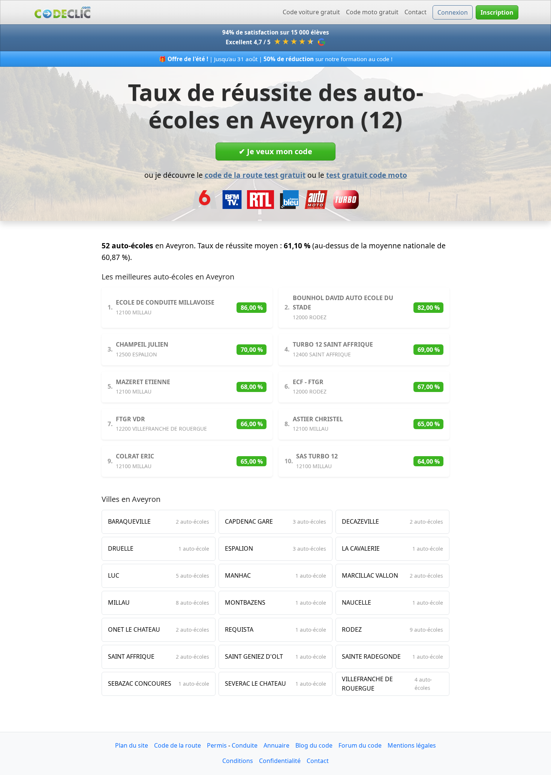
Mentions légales (412, 745)
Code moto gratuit (372, 12)
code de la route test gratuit (255, 175)
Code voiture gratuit (311, 12)
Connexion (452, 12)
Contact (415, 12)
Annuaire (276, 745)
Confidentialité (280, 761)
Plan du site (131, 745)
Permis (217, 745)
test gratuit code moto (366, 175)
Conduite (245, 745)
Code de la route (177, 745)
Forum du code (360, 745)
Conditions (237, 761)
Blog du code (313, 745)
